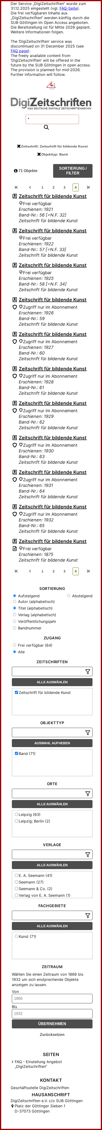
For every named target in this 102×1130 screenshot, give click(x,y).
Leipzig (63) (30, 814)
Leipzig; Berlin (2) (34, 821)
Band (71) (27, 753)
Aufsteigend (28, 595)
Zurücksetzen (52, 1035)
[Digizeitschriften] (51, 86)
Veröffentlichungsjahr (36, 621)
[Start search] (46, 127)
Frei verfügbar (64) (34, 645)
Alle (21, 651)
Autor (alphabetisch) (36, 601)
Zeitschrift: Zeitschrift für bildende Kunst (54, 146)
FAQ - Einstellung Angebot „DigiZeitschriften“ (38, 1064)
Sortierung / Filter (73, 170)
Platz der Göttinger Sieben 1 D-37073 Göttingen (40, 1108)
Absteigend (82, 595)
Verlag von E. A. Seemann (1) (44, 895)
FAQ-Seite (68, 8)
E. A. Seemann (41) (35, 875)
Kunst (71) (27, 936)
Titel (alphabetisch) (35, 608)
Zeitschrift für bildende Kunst (53, 196)
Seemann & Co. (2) (35, 888)
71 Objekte (27, 171)
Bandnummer (29, 628)
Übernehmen (52, 1024)
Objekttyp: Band (54, 154)
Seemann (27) (31, 882)
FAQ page (19, 50)
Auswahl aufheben (52, 743)
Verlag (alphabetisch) (36, 614)
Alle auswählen (52, 682)
